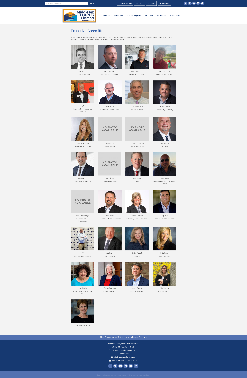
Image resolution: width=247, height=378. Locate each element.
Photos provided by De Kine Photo (124, 361)
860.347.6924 (125, 353)
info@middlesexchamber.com (124, 357)
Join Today (139, 3)
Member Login (164, 3)
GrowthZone (146, 375)
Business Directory (125, 3)
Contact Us (151, 3)
